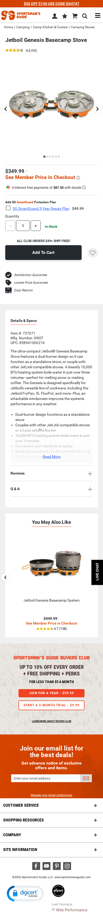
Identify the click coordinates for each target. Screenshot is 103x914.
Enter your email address (32, 778)
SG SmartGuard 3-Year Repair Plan (41, 208)
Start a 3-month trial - (51, 705)
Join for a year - (51, 693)
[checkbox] (10, 208)
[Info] (78, 178)
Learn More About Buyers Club (51, 721)
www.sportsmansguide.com (72, 877)
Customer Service (21, 805)
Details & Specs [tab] (24, 320)
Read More (51, 456)
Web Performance (71, 910)
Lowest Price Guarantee (31, 282)
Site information (20, 849)
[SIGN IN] (54, 17)
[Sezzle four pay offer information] (84, 187)
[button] (64, 17)
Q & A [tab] (15, 489)
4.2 (28, 50)
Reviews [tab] (18, 473)
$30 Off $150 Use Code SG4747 (51, 4)
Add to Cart (43, 252)
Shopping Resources (23, 820)
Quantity (12, 216)
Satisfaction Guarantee (30, 275)
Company (12, 834)
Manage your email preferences (51, 795)
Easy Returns (23, 290)
